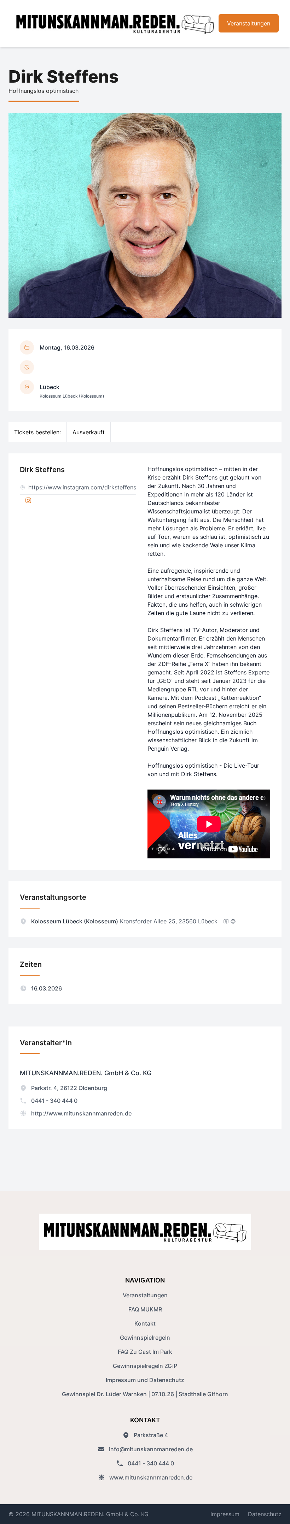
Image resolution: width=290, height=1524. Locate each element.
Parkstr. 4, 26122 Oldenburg (69, 1087)
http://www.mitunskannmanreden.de (81, 1113)
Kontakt (145, 1323)
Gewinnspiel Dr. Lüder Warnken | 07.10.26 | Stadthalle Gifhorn (145, 1394)
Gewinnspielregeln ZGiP (145, 1365)
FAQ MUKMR (145, 1309)
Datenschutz (265, 1514)
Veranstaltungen (248, 23)
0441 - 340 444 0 (54, 1100)
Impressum (224, 1514)
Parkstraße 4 (151, 1435)
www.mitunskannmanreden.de (150, 1477)
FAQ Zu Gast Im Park (145, 1351)
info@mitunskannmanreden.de (151, 1449)
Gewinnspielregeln (145, 1337)
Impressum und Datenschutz (145, 1379)
